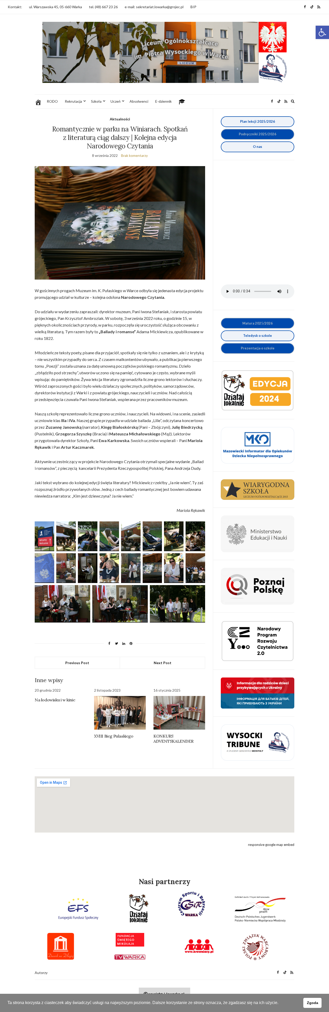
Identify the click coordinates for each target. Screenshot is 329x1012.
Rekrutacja (73, 101)
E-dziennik (163, 101)
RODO (52, 101)
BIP (193, 7)
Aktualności (120, 119)
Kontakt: (15, 7)
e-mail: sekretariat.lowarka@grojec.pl (154, 7)
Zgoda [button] (312, 1003)
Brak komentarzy (134, 155)
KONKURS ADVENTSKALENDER (173, 738)
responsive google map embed (271, 845)
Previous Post (77, 663)
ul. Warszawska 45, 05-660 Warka (55, 7)
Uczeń (116, 101)
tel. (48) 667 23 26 (103, 7)
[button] (322, 32)
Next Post (162, 663)
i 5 (257, 134)
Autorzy (41, 972)
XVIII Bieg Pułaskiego (113, 736)
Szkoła (96, 101)
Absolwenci (139, 101)
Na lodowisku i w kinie (55, 699)
